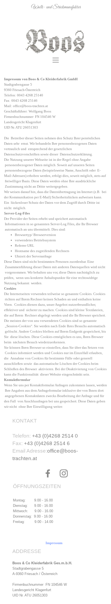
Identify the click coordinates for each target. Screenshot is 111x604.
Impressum (54, 543)
